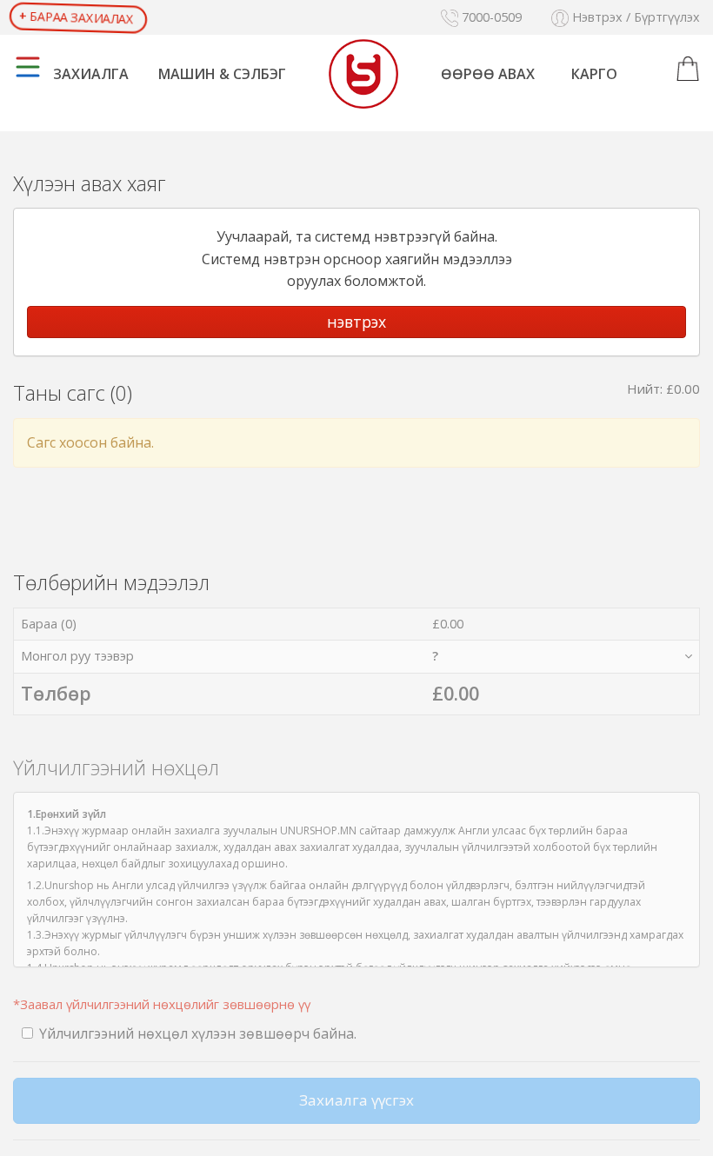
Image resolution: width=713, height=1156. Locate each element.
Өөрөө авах (488, 73)
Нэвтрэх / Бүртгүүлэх (634, 17)
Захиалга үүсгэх (356, 1100)
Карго (594, 73)
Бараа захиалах (76, 18)
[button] (688, 69)
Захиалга (91, 73)
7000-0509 (490, 17)
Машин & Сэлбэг (222, 73)
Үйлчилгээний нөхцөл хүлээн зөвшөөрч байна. (197, 1033)
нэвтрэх (356, 321)
